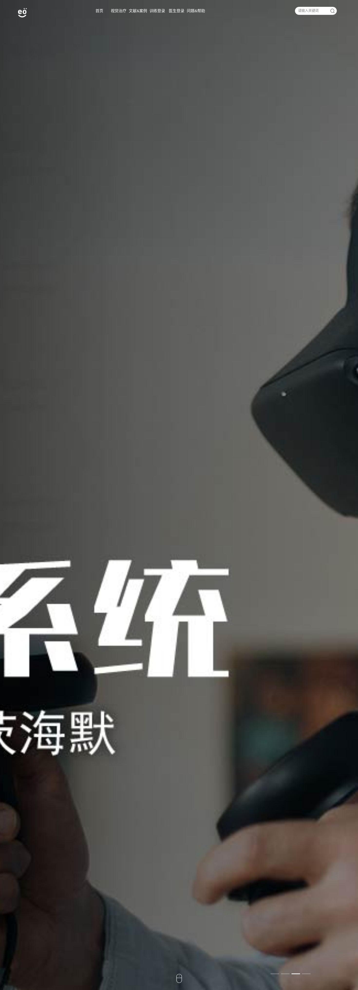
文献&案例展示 (138, 13)
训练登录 (157, 11)
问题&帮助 (196, 11)
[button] (275, 973)
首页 (99, 11)
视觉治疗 (118, 11)
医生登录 (176, 11)
